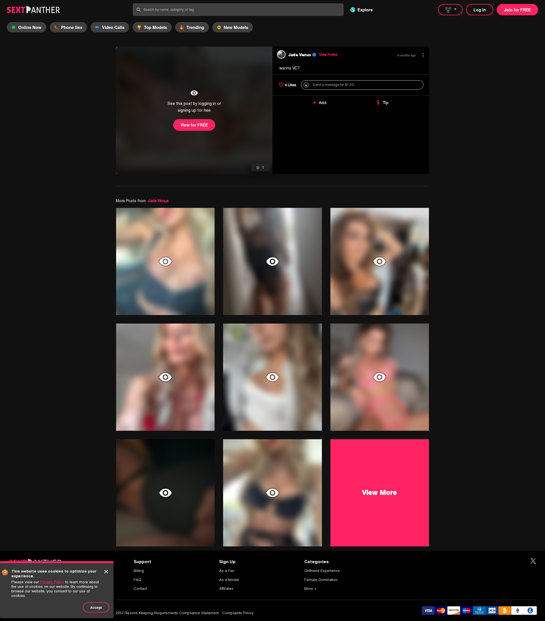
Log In (479, 9)
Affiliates (226, 588)
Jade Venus (158, 200)
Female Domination (321, 580)
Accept (96, 607)
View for (194, 125)
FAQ (137, 580)
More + (310, 588)
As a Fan (226, 571)
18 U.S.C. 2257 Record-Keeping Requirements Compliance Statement (159, 613)
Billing (139, 571)
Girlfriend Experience (322, 571)
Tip (386, 102)
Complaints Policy (237, 613)
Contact (140, 588)
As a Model (229, 580)
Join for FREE (517, 9)
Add (322, 102)
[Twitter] (533, 561)
